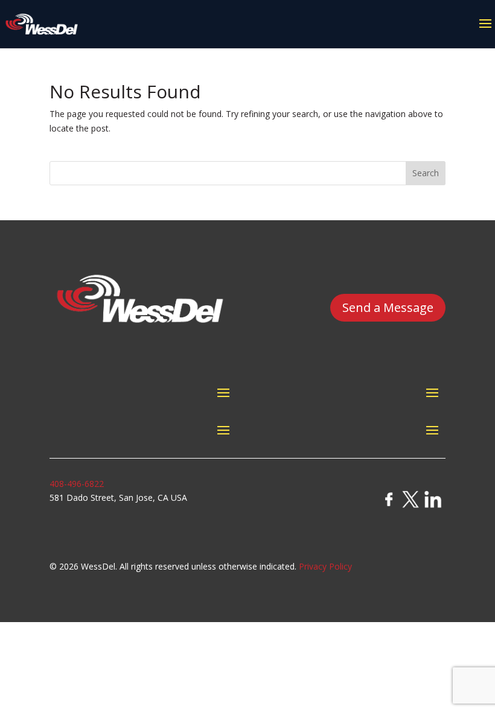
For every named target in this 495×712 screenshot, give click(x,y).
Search (425, 173)
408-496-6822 (77, 483)
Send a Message (387, 307)
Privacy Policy (325, 566)
